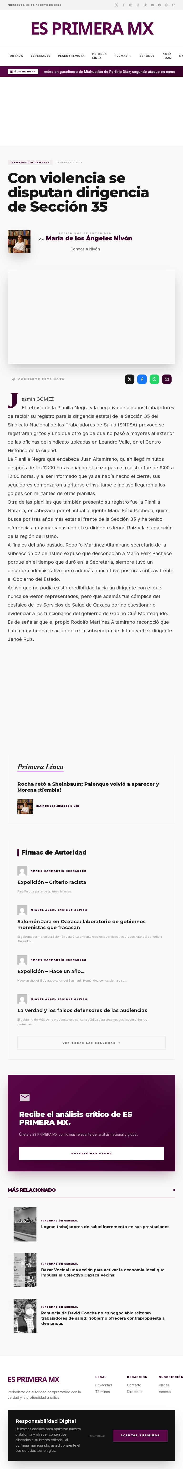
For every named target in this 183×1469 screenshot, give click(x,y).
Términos (102, 1392)
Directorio (134, 1392)
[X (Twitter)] (129, 379)
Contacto (134, 1385)
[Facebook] (123, 5)
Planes (164, 1385)
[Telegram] (159, 5)
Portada (15, 55)
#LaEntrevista (71, 55)
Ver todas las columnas (92, 1042)
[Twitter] (116, 5)
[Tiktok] (145, 5)
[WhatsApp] (154, 379)
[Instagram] (130, 5)
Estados (147, 55)
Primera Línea (99, 56)
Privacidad (96, 1435)
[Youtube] (152, 5)
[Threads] (138, 5)
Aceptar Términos (140, 1435)
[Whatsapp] (166, 5)
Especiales (41, 55)
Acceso (165, 1392)
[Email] (173, 5)
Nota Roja (167, 56)
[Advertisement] (91, 112)
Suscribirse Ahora (91, 1153)
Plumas (123, 56)
